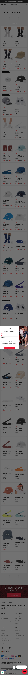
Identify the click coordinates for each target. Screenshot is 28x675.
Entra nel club (9, 347)
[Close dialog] (27, 326)
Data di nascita (3, 337)
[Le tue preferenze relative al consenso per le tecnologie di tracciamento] (2, 672)
